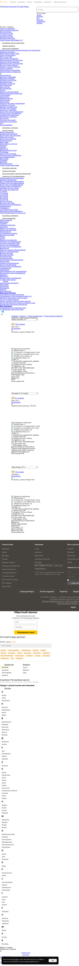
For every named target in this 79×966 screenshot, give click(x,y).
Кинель (4, 780)
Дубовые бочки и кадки (9, 188)
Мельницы (4, 222)
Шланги (15, 65)
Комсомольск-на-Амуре (9, 790)
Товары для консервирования (12, 183)
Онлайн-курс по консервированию (13, 176)
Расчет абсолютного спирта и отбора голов (17, 303)
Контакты (38, 552)
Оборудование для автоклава (12, 178)
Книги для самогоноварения (11, 112)
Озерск (4, 854)
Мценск (4, 827)
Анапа (4, 698)
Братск (4, 712)
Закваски (3, 275)
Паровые (3, 160)
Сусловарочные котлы (9, 209)
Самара (37, 656)
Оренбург (29, 656)
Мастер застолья (60, 2)
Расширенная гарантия (11, 566)
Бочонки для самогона (9, 190)
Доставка (21, 2)
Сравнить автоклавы (9, 171)
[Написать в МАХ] (2, 314)
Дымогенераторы (7, 132)
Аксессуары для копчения (10, 135)
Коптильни (4, 118)
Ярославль (5, 944)
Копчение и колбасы (8, 117)
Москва (3, 650)
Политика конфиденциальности (53, 601)
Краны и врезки (6, 68)
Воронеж (5, 735)
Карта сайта (6, 586)
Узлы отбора (5, 55)
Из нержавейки (6, 125)
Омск (3, 856)
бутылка (40, 20)
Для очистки (5, 87)
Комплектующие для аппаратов (27, 50)
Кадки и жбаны (6, 201)
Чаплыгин (5, 918)
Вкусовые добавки (7, 78)
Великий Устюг (6, 722)
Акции (5, 281)
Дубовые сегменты (7, 83)
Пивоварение (5, 206)
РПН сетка (4, 57)
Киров (19, 653)
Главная (14, 316)
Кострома (5, 793)
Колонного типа (6, 33)
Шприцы (3, 145)
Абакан (4, 695)
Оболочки (4, 149)
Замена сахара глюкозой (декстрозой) (15, 301)
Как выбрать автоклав (9, 168)
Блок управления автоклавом (12, 181)
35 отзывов (19, 398)
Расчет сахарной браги (9, 299)
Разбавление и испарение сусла (13, 308)
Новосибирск (6, 847)
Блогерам (38, 562)
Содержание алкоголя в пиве (11, 309)
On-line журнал (47, 591)
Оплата (29, 2)
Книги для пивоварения (9, 245)
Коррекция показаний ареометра (13, 304)
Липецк (4, 807)
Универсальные (6, 258)
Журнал (3, 289)
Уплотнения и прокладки (10, 70)
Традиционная (6, 140)
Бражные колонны (7, 52)
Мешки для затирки (8, 228)
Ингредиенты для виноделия (11, 260)
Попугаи (16, 67)
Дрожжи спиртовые (8, 77)
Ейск (3, 751)
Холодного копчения (8, 121)
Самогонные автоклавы (9, 165)
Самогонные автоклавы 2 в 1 (11, 40)
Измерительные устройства (11, 93)
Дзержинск (5, 741)
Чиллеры (3, 223)
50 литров (4, 199)
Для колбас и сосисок (8, 144)
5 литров (3, 191)
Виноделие (4, 248)
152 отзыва (19, 472)
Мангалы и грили (7, 137)
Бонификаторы (6, 82)
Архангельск (6, 700)
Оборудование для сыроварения (13, 271)
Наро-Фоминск (6, 839)
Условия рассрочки (9, 573)
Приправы (4, 152)
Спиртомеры (5, 95)
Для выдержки (6, 88)
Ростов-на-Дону (7, 873)
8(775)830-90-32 (43, 565)
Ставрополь (5, 658)
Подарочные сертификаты (10, 113)
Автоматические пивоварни (11, 211)
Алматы (26, 664)
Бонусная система (9, 569)
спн (38, 18)
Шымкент (5, 675)
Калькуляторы (5, 291)
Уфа (12, 658)
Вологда (4, 732)
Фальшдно (14, 58)
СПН (10, 57)
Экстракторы (17, 60)
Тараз (24, 672)
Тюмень (4, 904)
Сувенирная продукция (9, 115)
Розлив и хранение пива (10, 243)
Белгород (5, 707)
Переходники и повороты (10, 72)
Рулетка (63, 591)
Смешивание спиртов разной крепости (16, 296)
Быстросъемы (5, 65)
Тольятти (5, 897)
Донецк (4, 744)
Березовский (6, 710)
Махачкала (36, 653)
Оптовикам (38, 2)
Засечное (5, 765)
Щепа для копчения (8, 139)
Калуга (4, 777)
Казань (4, 772)
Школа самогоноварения (10, 48)
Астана (4, 2)
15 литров (4, 194)
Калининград (6, 775)
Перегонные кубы (7, 50)
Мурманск (46, 653)
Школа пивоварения (8, 218)
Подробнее (15, 328)
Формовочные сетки (8, 150)
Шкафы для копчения (8, 134)
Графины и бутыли (7, 105)
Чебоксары (5, 921)
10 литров (4, 193)
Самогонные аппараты (9, 30)
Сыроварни (4, 270)
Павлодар (26, 670)
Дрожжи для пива (7, 235)
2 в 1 (2, 123)
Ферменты (4, 276)
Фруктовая (4, 142)
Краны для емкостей (8, 230)
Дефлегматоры (6, 63)
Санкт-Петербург (13, 650)
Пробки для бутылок (8, 108)
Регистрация (6, 583)
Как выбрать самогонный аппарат (13, 43)
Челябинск (5, 923)
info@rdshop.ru (40, 569)
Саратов (4, 885)
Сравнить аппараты (8, 46)
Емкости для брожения (9, 92)
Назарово (5, 837)
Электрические (6, 163)
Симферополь (6, 887)
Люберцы (5, 813)
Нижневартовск (7, 842)
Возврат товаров (8, 562)
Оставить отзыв (8, 576)
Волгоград (5, 727)
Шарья (4, 930)
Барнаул (35, 650)
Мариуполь (5, 819)
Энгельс (4, 937)
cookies (16, 959)
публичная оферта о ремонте (67, 603)
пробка (39, 23)
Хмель (2, 236)
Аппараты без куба (7, 38)
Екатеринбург (25, 650)
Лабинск (4, 805)
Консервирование (7, 157)
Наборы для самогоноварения (12, 103)
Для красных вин (6, 255)
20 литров (4, 196)
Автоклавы (4, 159)
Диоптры (3, 62)
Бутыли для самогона (8, 107)
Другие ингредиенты (8, 240)
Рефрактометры (6, 98)
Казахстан (9, 664)
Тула (3, 902)
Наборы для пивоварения (10, 241)
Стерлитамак (6, 890)
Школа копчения (7, 130)
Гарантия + (48, 2)
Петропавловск (7, 672)
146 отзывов (20, 324)
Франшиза (39, 556)
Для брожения (6, 85)
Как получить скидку (10, 579)
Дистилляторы (6, 32)
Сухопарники (17, 63)
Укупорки (4, 227)
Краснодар (27, 653)
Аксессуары (4, 102)
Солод (2, 238)
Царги (13, 55)
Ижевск (43, 650)
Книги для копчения (8, 154)
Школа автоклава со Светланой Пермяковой (16, 174)
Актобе (25, 667)
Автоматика (4, 58)
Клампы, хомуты (6, 67)
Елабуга (4, 756)
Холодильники (13, 62)
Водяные (3, 162)
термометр (41, 21)
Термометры (5, 100)
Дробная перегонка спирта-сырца (13, 298)
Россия (7, 688)
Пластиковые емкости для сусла (13, 213)
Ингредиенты (5, 75)
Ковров (4, 785)
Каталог (23, 316)
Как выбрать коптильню (10, 128)
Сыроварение (5, 268)
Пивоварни (4, 208)
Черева (3, 147)
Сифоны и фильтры (7, 225)
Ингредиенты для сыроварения (12, 273)
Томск (4, 899)
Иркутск (3, 653)
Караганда (5, 670)
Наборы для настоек (8, 80)
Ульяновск (5, 911)
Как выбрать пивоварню (10, 216)
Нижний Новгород (7, 656)
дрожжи (40, 16)
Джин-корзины (6, 60)
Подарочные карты (8, 279)
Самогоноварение (7, 28)
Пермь (4, 866)
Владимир (5, 724)
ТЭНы (17, 53)
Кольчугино (6, 788)
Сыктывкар (46, 656)
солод (39, 15)
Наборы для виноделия (9, 263)
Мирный (4, 822)
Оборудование (6, 220)
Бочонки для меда (7, 203)
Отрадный (5, 859)
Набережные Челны (8, 834)
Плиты (2, 90)
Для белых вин (6, 256)
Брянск (4, 715)
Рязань (4, 875)
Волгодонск (5, 729)
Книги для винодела (8, 265)
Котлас (4, 796)
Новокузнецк (19, 656)
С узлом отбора (6, 35)
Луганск (4, 810)
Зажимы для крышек (8, 180)
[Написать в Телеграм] (2, 312)
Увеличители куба (7, 53)
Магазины (6, 549)
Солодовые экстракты (8, 233)
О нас (37, 549)
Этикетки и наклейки (8, 110)
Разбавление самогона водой (12, 294)
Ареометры (4, 97)
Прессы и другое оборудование (13, 250)
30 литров (4, 198)
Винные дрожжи (6, 253)
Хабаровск (19, 658)
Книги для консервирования (11, 185)
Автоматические (6, 37)
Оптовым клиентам (42, 559)
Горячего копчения (8, 120)
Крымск (4, 798)
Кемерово (12, 653)
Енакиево (5, 759)
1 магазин (12, 2)
